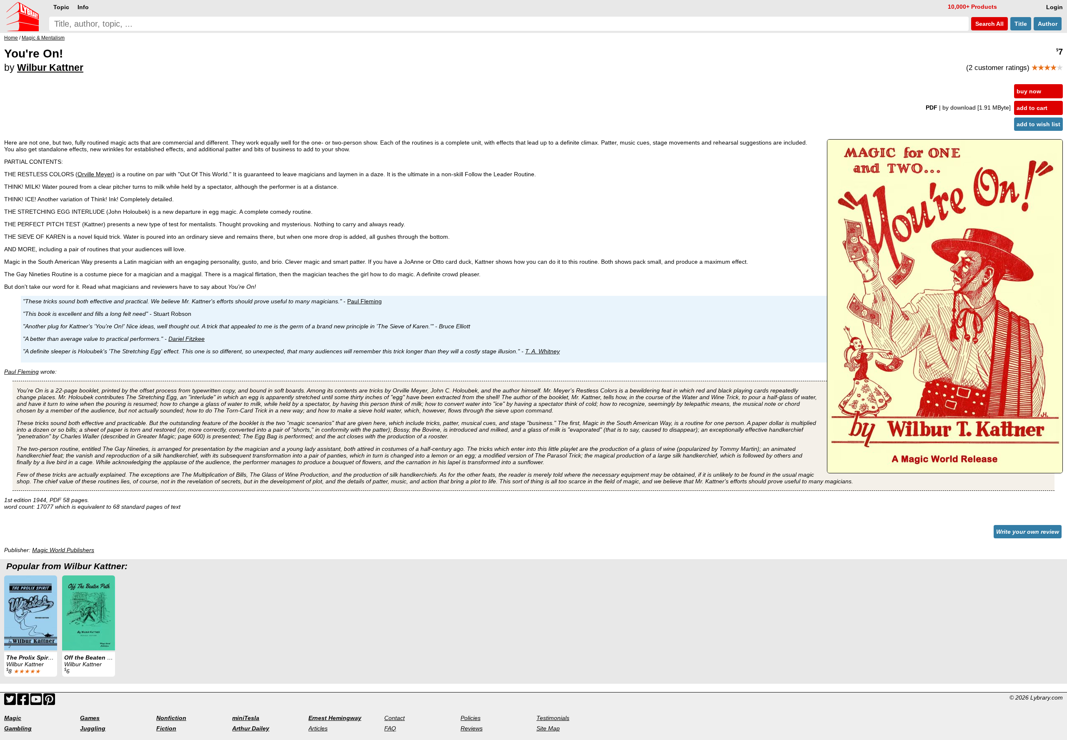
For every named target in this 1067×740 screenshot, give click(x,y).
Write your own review (1027, 531)
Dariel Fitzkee (186, 338)
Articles (318, 728)
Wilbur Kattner (50, 67)
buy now (1029, 91)
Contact (394, 718)
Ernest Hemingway (334, 718)
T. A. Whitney (542, 351)
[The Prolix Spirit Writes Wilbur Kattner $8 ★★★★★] (30, 612)
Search (989, 23)
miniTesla (245, 718)
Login (1054, 7)
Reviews (472, 728)
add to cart (1032, 108)
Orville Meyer (95, 174)
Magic (12, 718)
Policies (471, 718)
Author (1047, 23)
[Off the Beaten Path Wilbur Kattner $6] (88, 612)
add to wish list (1038, 124)
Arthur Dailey (250, 728)
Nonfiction (171, 718)
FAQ (390, 728)
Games (90, 718)
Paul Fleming (364, 301)
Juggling (92, 728)
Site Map (548, 728)
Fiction (166, 728)
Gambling (18, 728)
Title (1021, 23)
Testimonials (552, 718)
